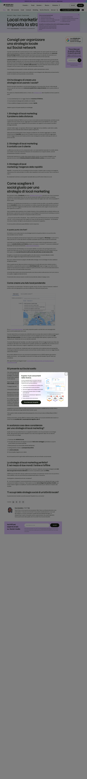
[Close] (66, 373)
